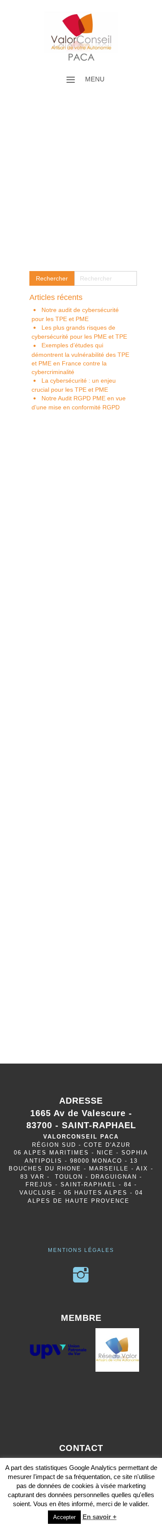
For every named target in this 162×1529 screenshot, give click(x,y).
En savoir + (100, 1516)
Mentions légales (81, 1250)
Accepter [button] (64, 1517)
